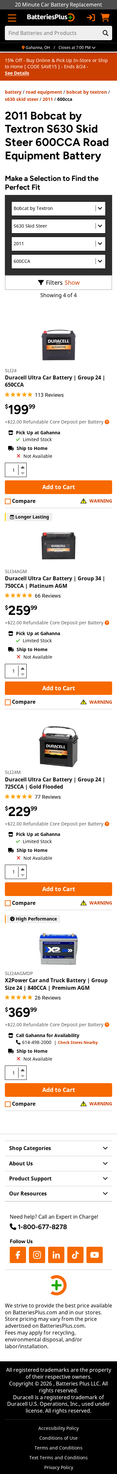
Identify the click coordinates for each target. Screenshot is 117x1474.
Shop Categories (30, 1148)
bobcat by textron (86, 92)
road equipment (44, 92)
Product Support (30, 1178)
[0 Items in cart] (105, 17)
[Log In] (91, 17)
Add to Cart (58, 487)
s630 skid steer (21, 99)
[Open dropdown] (107, 422)
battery (13, 92)
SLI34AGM (16, 571)
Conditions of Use (58, 1438)
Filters (54, 282)
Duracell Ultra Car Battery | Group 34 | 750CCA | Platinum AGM (55, 582)
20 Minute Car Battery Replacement (58, 4)
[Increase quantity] (22, 467)
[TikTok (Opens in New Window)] (75, 1255)
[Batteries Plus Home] (51, 17)
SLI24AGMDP (19, 973)
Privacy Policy (58, 1467)
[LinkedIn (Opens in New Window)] (56, 1255)
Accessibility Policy (58, 1428)
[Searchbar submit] (105, 33)
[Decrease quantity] (22, 472)
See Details (17, 73)
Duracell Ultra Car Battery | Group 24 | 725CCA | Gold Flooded (55, 783)
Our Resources (28, 1193)
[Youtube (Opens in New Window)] (94, 1255)
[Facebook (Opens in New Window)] (18, 1255)
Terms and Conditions (58, 1448)
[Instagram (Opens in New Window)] (37, 1255)
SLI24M (13, 772)
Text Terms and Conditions (58, 1457)
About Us (21, 1163)
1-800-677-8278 (42, 1227)
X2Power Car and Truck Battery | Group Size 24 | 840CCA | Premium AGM (56, 984)
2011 (48, 99)
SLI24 (11, 370)
